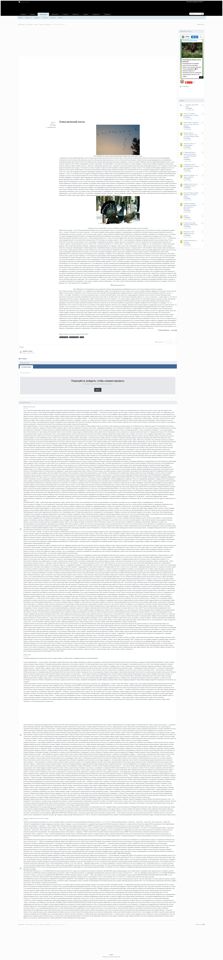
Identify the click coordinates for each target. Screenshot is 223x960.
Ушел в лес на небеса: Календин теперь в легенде (191, 114)
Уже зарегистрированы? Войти (194, 1)
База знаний (43, 14)
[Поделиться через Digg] (23, 359)
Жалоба (21, 347)
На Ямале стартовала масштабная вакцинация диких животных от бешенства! (190, 206)
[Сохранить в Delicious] (24, 359)
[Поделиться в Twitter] (20, 359)
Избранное (96, 14)
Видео (20, 17)
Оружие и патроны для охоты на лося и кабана (36, 818)
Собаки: (37, 17)
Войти (98, 390)
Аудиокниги (55, 14)
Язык (111, 954)
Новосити (53, 17)
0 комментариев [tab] (26, 367)
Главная (23, 14)
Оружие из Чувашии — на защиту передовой (190, 176)
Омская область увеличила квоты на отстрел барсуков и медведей (191, 124)
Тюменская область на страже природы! (190, 144)
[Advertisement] (50, 43)
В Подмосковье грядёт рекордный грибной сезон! (190, 223)
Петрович (189, 108)
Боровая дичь (27, 654)
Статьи (45, 17)
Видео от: (28, 17)
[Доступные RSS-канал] (203, 924)
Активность (76, 14)
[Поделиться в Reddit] (19, 359)
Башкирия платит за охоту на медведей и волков (191, 185)
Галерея (65, 14)
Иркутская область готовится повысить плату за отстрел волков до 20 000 (191, 134)
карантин (186, 216)
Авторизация (160, 342)
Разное (60, 17)
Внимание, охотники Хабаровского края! (189, 232)
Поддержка (107, 14)
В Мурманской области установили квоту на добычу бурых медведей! (191, 166)
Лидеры (86, 14)
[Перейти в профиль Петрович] (182, 105)
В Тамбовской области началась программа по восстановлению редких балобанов (190, 154)
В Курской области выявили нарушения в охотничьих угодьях (191, 194)
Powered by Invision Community (111, 957)
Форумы (32, 14)
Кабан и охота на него (29, 407)
